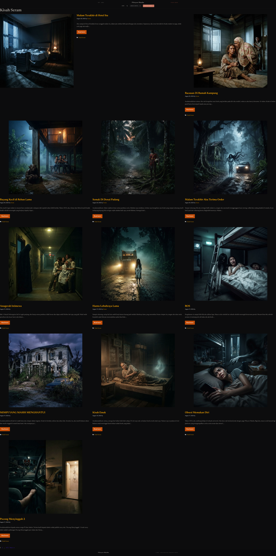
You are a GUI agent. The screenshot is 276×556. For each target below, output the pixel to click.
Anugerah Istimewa (11, 306)
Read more (81, 32)
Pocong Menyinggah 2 (12, 519)
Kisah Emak (99, 412)
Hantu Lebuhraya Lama (106, 306)
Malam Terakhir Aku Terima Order (204, 199)
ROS (187, 306)
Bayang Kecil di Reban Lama (16, 199)
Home (123, 5)
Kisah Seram (82, 37)
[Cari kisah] (127, 6)
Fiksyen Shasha (138, 2)
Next (12, 548)
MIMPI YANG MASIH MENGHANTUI (22, 412)
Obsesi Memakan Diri (197, 412)
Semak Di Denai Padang (106, 199)
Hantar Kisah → (148, 5)
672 (7, 548)
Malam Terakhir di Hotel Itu (92, 15)
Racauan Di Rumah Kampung (201, 93)
